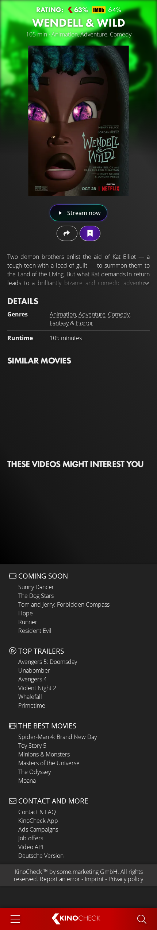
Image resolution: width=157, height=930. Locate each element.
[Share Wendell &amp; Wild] (67, 233)
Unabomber (34, 670)
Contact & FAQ (37, 812)
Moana (27, 780)
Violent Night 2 (37, 688)
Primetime (31, 705)
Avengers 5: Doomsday (47, 661)
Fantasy (59, 323)
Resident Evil (34, 630)
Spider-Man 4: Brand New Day (57, 736)
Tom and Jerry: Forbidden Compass (64, 604)
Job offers (30, 838)
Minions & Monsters (44, 754)
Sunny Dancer (36, 587)
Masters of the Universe (49, 763)
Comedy (119, 314)
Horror (84, 323)
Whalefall (30, 696)
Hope (25, 613)
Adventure (92, 314)
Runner (27, 622)
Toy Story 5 (32, 745)
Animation (63, 314)
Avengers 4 (32, 679)
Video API (30, 847)
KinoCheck (28, 872)
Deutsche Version (41, 855)
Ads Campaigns (38, 829)
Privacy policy (125, 879)
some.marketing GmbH (87, 872)
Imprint (94, 879)
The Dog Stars (36, 595)
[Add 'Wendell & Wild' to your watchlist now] (90, 233)
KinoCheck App (38, 820)
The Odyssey (34, 771)
